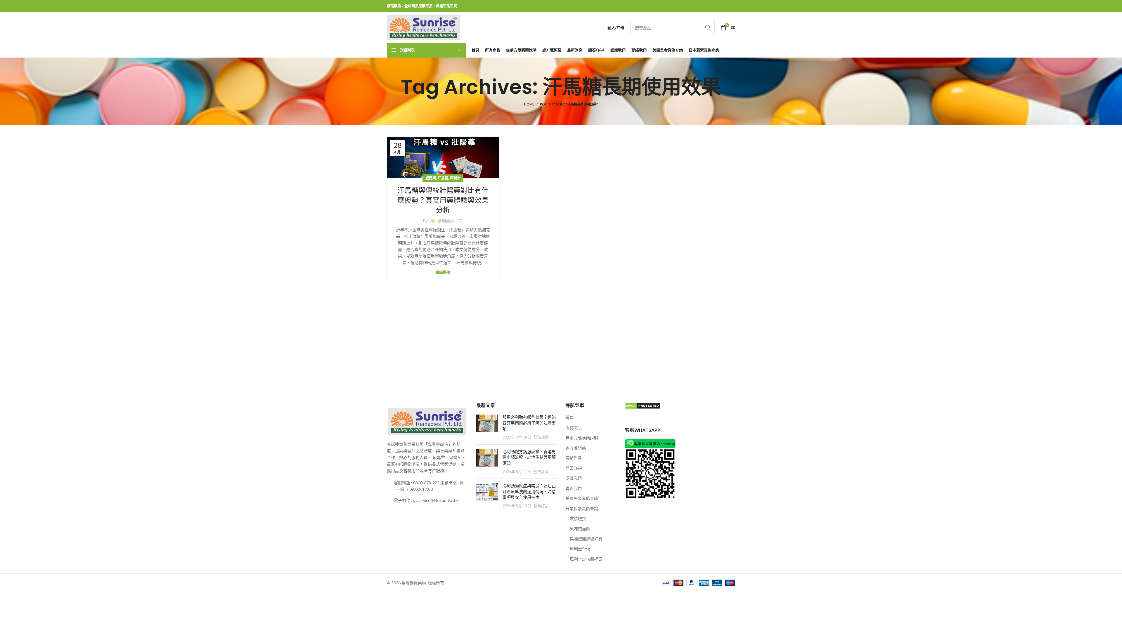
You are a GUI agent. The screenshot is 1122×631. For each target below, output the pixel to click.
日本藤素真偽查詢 (581, 508)
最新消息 (573, 457)
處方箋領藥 (575, 447)
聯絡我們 (573, 488)
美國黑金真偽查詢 (581, 498)
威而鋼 (430, 178)
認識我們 (573, 478)
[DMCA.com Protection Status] (642, 405)
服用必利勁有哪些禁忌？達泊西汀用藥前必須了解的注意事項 (529, 422)
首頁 (569, 417)
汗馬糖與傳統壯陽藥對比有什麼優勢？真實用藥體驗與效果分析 (443, 200)
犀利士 (455, 178)
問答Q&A (574, 467)
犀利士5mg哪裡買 (586, 559)
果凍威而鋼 (580, 528)
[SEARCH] (708, 27)
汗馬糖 (443, 178)
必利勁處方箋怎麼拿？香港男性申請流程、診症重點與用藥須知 (529, 457)
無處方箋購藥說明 (581, 437)
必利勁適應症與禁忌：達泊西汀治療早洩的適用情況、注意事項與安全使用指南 (529, 491)
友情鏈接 (578, 518)
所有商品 (573, 427)
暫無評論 (541, 437)
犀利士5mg (580, 548)
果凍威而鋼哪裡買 (586, 538)
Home (529, 104)
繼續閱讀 (443, 272)
